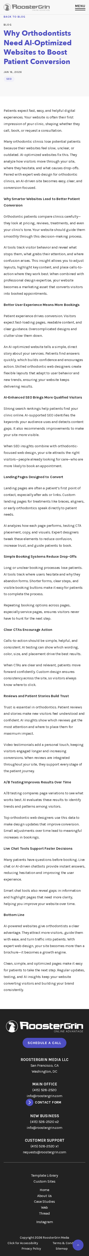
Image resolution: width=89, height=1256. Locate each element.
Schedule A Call (44, 1043)
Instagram (44, 1222)
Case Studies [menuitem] (44, 1201)
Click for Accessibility (23, 1243)
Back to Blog (14, 16)
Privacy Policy (31, 1249)
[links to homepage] (27, 7)
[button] (80, 7)
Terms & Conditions (67, 1243)
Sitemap (62, 1249)
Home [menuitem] (44, 1190)
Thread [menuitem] (44, 1213)
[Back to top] (78, 1245)
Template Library (44, 1175)
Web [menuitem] (44, 1207)
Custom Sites (44, 1181)
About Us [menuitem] (44, 1196)
